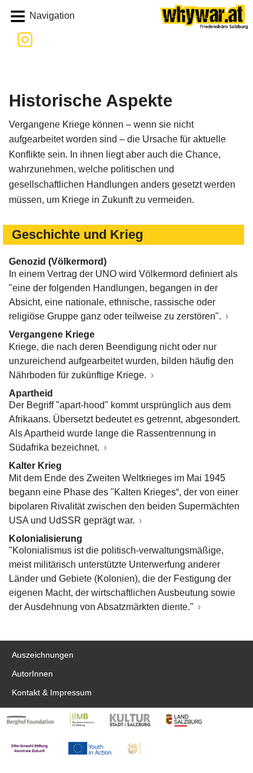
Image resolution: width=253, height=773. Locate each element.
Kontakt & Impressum (52, 692)
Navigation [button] (52, 16)
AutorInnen (32, 673)
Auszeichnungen (43, 655)
